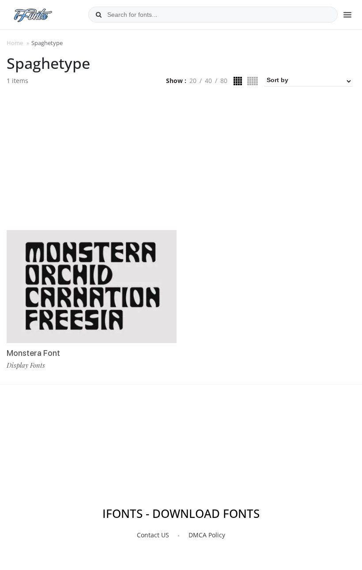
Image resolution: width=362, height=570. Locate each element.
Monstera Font (33, 353)
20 (192, 80)
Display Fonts (26, 365)
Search (98, 15)
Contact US (153, 535)
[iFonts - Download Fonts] (36, 13)
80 (223, 80)
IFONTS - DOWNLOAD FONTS (181, 513)
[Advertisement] (181, 161)
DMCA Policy (207, 535)
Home (15, 43)
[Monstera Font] (92, 286)
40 (208, 80)
